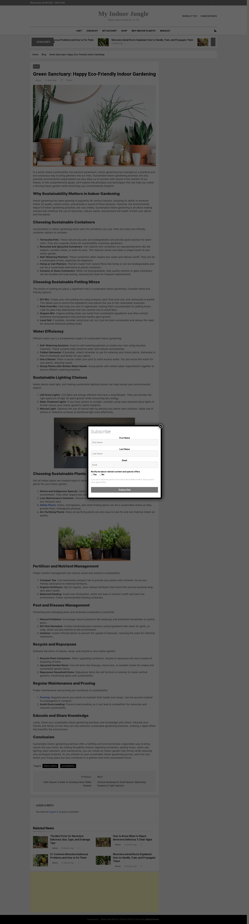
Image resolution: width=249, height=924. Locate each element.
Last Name (124, 449)
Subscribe (125, 489)
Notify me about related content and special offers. (115, 471)
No (102, 474)
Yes (95, 474)
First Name (124, 438)
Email (124, 460)
